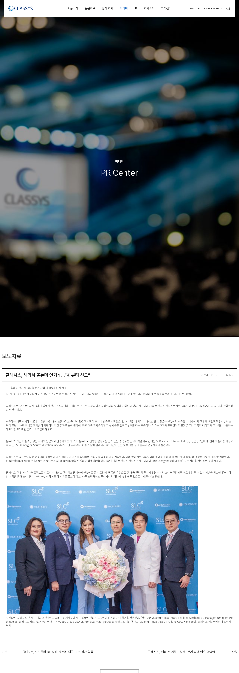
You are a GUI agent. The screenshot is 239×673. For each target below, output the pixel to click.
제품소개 (73, 8)
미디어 (124, 8)
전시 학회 (107, 8)
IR (135, 8)
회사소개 (149, 8)
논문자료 (90, 8)
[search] (228, 7)
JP (198, 8)
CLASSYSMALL (213, 8)
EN (191, 8)
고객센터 (166, 8)
